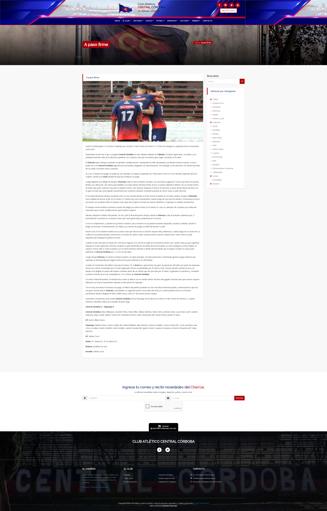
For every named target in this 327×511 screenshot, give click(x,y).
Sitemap (85, 487)
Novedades (217, 180)
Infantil (215, 114)
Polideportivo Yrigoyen (167, 482)
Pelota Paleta (218, 149)
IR (242, 81)
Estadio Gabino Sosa (167, 478)
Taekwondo (217, 172)
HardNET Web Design (201, 503)
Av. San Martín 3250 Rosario (204, 475)
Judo (214, 160)
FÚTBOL (159, 21)
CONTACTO (207, 21)
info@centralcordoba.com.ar (204, 478)
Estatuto (127, 475)
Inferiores (216, 111)
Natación (216, 141)
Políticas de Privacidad (99, 487)
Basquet (215, 164)
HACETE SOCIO (228, 10)
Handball (216, 130)
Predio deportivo (130, 482)
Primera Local (218, 118)
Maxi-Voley (216, 137)
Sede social (128, 478)
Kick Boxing (217, 157)
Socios (215, 176)
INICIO (117, 21)
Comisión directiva (166, 475)
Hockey (215, 134)
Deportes (216, 122)
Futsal (214, 126)
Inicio (196, 43)
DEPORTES (171, 21)
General (216, 183)
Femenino (216, 107)
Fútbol (215, 99)
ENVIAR (239, 398)
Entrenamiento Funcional (222, 168)
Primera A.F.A (218, 103)
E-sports (215, 153)
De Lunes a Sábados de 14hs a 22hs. (207, 482)
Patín (214, 145)
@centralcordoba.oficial (164, 428)
